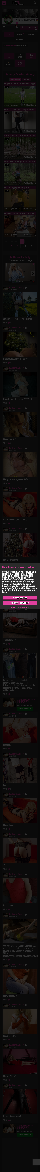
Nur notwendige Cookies (20, 602)
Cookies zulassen (20, 597)
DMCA (27, 607)
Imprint (13, 607)
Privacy (22, 607)
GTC (18, 607)
